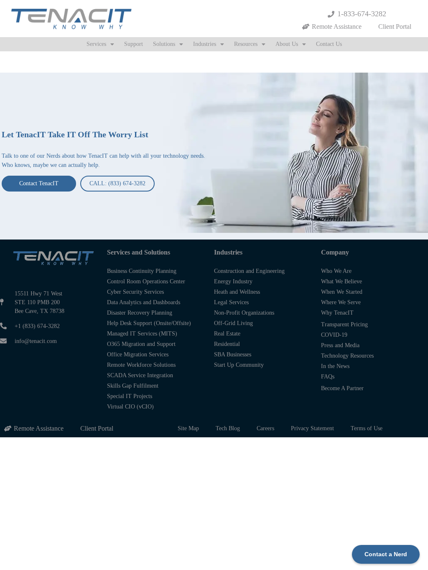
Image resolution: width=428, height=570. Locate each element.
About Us (286, 44)
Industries (204, 44)
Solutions (164, 44)
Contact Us (329, 44)
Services (96, 44)
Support (133, 44)
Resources (245, 44)
